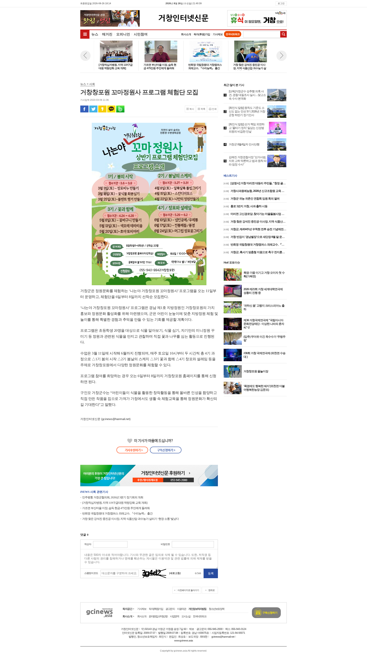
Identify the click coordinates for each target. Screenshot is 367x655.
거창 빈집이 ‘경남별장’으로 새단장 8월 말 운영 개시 (255, 236)
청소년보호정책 (216, 608)
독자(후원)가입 (202, 34)
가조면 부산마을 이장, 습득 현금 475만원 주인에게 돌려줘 (116, 508)
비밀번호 (165, 544)
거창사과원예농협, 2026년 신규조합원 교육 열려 (255, 190)
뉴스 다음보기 (281, 56)
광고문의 (170, 608)
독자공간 (127, 608)
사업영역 (174, 616)
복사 (191, 109)
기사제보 (218, 34)
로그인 (281, 3)
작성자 (87, 544)
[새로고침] (175, 573)
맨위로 (211, 590)
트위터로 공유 (93, 109)
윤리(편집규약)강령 (158, 616)
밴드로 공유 (120, 109)
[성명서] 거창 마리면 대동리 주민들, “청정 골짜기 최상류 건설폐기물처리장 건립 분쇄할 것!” (255, 183)
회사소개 (186, 34)
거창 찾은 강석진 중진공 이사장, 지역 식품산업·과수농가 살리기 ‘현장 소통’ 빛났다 (130, 518)
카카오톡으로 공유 (111, 109)
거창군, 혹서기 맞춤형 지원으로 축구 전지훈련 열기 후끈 (255, 252)
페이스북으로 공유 (84, 109)
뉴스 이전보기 (85, 56)
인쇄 (214, 109)
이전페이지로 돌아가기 (188, 590)
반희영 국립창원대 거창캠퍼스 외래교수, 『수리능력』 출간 (117, 513)
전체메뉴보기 (84, 34)
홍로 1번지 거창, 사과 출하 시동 (245, 206)
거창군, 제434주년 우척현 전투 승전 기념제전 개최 (255, 229)
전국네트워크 (233, 34)
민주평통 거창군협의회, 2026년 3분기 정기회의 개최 (112, 497)
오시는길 (185, 616)
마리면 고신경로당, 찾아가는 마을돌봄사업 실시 (255, 213)
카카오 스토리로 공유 (102, 109)
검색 (283, 34)
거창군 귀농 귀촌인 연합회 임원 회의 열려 (251, 198)
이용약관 (181, 608)
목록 (203, 109)
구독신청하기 (269, 612)
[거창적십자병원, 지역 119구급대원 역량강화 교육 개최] (114, 502)
